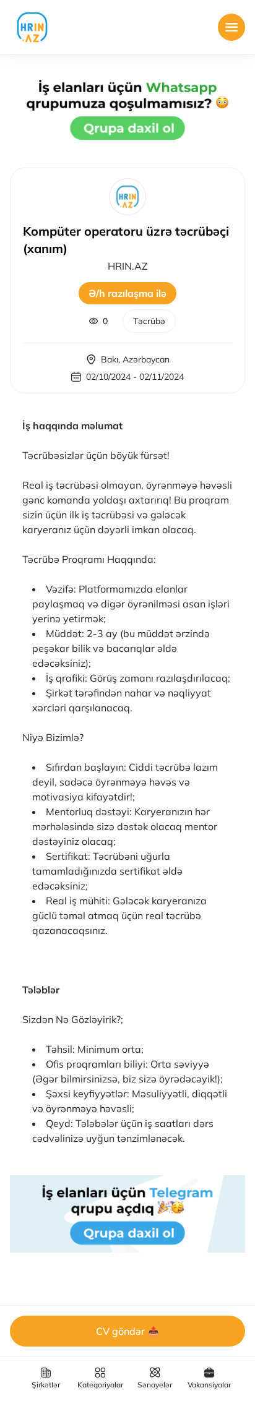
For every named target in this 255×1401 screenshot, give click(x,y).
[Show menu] (231, 27)
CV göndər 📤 (128, 1331)
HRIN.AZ (128, 266)
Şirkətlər (46, 1384)
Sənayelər (154, 1384)
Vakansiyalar (209, 1384)
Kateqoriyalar (100, 1384)
